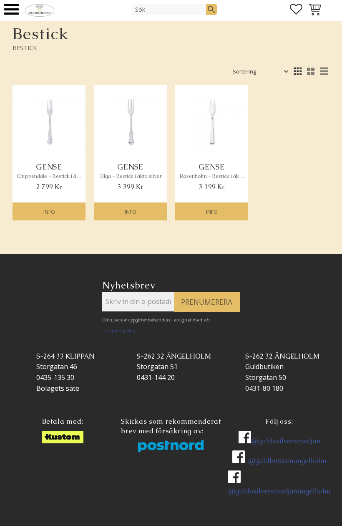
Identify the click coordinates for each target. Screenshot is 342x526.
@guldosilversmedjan (285, 441)
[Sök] (211, 9)
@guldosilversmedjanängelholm (279, 491)
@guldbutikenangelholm (287, 460)
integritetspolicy (119, 330)
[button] (11, 9)
